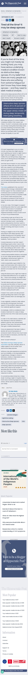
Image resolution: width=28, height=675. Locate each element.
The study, (4, 187)
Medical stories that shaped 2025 (12, 627)
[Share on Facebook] (7, 20)
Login (25, 443)
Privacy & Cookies (7, 654)
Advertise (5, 643)
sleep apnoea (6, 425)
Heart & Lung (21, 35)
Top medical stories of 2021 (10, 613)
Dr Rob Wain (13, 391)
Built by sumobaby (14, 666)
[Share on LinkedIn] (10, 20)
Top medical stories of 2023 (10, 621)
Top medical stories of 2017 (10, 599)
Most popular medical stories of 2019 (13, 606)
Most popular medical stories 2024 (12, 624)
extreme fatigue (12, 415)
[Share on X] (13, 20)
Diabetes (5, 35)
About (3, 387)
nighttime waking (7, 418)
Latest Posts (9, 387)
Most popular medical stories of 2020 (13, 610)
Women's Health (19, 38)
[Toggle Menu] (25, 3)
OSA (23, 421)
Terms (4, 651)
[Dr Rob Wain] (5, 394)
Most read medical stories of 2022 (12, 616)
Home (3, 11)
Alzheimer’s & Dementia (13, 11)
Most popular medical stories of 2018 (13, 603)
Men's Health (7, 38)
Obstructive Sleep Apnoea (10, 421)
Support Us (5, 647)
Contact (4, 640)
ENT (13, 35)
